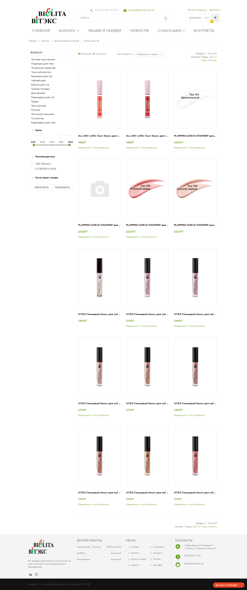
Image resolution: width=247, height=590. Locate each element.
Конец (213, 60)
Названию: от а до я (148, 54)
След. (204, 60)
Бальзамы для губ (41, 76)
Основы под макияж (43, 59)
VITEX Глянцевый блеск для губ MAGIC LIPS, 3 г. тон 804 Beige (117, 403)
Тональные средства (43, 67)
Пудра (34, 101)
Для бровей (38, 93)
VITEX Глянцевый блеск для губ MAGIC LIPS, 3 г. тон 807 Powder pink (121, 493)
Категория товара (46, 178)
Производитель (45, 156)
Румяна (35, 110)
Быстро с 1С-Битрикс (226, 584)
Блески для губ (91, 41)
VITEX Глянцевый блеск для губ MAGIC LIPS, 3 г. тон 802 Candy (165, 314)
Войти (216, 10)
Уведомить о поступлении (93, 147)
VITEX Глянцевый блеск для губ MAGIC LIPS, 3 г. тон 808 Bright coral (168, 493)
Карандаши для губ (42, 97)
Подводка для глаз (42, 63)
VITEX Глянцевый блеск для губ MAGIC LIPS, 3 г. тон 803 (209, 314)
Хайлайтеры (38, 80)
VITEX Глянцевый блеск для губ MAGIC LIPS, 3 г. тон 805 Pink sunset (168, 403)
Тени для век (38, 105)
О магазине (158, 547)
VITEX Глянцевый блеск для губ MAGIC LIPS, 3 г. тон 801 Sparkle (118, 314)
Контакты (157, 553)
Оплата (156, 559)
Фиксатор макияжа (42, 114)
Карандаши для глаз (43, 122)
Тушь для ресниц (41, 72)
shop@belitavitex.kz (142, 10)
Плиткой (86, 54)
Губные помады (40, 89)
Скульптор (37, 118)
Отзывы (135, 547)
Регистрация (199, 10)
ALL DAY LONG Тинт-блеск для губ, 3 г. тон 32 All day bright (115, 136)
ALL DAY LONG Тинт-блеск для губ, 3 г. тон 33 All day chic (162, 136)
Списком (101, 54)
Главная (32, 41)
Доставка (157, 565)
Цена (38, 130)
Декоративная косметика (66, 41)
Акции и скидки (138, 559)
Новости (135, 565)
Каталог (45, 41)
